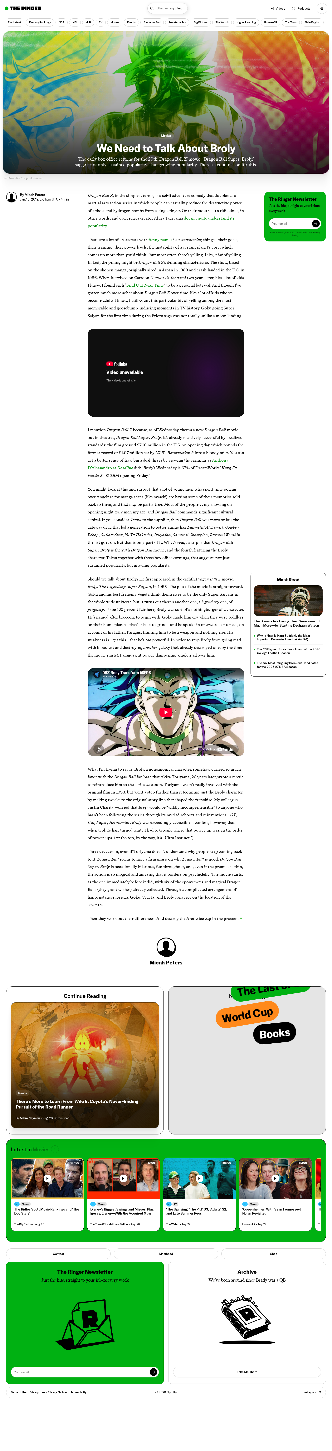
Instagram (310, 1392)
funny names (160, 239)
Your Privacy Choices (54, 1392)
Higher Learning (246, 22)
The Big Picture (23, 1224)
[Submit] (316, 223)
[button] (167, 8)
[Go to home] (23, 8)
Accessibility (78, 1392)
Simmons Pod (152, 22)
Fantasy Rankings (40, 22)
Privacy (34, 1392)
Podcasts (303, 8)
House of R (270, 22)
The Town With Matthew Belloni (109, 1224)
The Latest (14, 22)
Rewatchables (177, 22)
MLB (88, 22)
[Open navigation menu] (322, 8)
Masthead (166, 1254)
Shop (273, 1254)
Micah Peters (35, 194)
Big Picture (200, 22)
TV (100, 22)
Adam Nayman (30, 1118)
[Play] (47, 1178)
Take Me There (247, 1372)
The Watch (222, 22)
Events (131, 22)
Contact (58, 1254)
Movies (114, 22)
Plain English (312, 22)
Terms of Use (19, 1392)
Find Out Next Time (145, 285)
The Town (290, 22)
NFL (74, 22)
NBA (61, 22)
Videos (280, 8)
